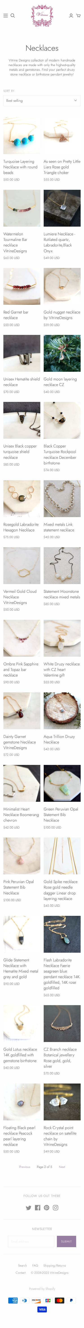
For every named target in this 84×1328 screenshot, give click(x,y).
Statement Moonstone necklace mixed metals (62, 594)
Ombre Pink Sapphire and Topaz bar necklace (20, 669)
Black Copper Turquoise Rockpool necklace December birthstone (60, 454)
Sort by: (9, 91)
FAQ (35, 1265)
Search (22, 1265)
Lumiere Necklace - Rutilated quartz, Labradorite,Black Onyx (59, 242)
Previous (24, 1167)
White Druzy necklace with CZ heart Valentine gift (62, 669)
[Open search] (13, 15)
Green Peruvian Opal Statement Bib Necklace (61, 814)
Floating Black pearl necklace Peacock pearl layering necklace (19, 1136)
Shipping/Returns (54, 1265)
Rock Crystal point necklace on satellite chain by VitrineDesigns (60, 1136)
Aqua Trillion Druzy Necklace (59, 739)
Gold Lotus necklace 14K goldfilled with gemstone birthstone (20, 1054)
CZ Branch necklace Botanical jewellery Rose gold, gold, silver (60, 1057)
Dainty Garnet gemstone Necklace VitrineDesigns (19, 742)
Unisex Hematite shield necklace (21, 382)
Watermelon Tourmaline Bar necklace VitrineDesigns (15, 242)
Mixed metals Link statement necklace (59, 527)
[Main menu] (5, 15)
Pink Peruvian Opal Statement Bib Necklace (18, 887)
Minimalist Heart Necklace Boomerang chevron (21, 814)
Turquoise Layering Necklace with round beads (20, 167)
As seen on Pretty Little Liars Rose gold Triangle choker (62, 167)
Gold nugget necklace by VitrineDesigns (62, 315)
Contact (21, 1272)
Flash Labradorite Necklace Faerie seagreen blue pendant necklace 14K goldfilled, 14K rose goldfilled (62, 974)
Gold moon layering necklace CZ (60, 382)
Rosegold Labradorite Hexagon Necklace (21, 527)
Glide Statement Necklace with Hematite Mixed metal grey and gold (20, 968)
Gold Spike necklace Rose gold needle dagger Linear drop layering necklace (61, 890)
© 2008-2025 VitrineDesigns (50, 1272)
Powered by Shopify (42, 1288)
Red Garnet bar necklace (15, 315)
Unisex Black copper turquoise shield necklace (20, 451)
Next (62, 1167)
